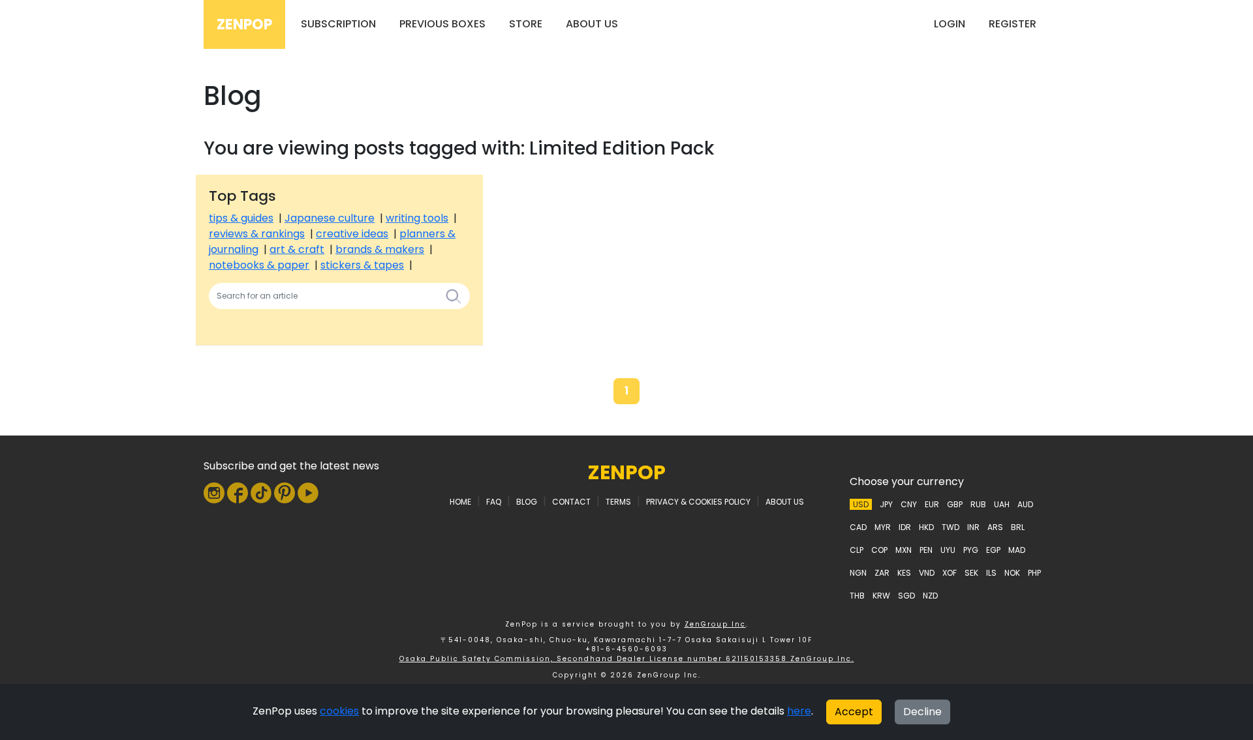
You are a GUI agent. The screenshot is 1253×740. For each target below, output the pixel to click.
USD (861, 504)
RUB (978, 504)
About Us (592, 23)
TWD (950, 527)
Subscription (338, 23)
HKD (926, 527)
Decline (922, 711)
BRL (1018, 527)
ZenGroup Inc (715, 624)
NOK (1012, 572)
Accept (854, 711)
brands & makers (379, 249)
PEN (926, 549)
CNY (909, 504)
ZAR (881, 572)
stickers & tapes (362, 265)
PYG (970, 549)
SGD (906, 595)
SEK (971, 572)
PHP (1034, 572)
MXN (903, 549)
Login (949, 23)
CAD (858, 527)
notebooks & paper (259, 265)
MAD (1016, 549)
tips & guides (241, 218)
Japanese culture (330, 218)
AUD (1025, 504)
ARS (995, 527)
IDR (905, 527)
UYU (947, 549)
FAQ (493, 501)
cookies (339, 710)
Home (460, 501)
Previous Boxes (442, 23)
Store (525, 23)
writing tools (417, 218)
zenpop (627, 472)
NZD (930, 595)
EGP (993, 549)
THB (857, 595)
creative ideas (352, 233)
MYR (882, 527)
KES (904, 572)
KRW (881, 595)
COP (879, 549)
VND (927, 572)
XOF (949, 572)
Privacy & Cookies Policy (698, 501)
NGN (858, 572)
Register (1012, 23)
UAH (1002, 504)
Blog (526, 501)
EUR (932, 504)
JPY (886, 504)
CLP (856, 549)
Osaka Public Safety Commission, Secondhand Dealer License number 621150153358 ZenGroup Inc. (626, 659)
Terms (618, 501)
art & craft (297, 249)
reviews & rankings (257, 233)
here (799, 710)
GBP (955, 504)
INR (973, 527)
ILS (991, 572)
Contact (571, 501)
